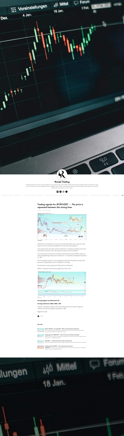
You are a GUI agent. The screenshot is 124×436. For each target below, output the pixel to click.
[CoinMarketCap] (63, 192)
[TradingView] (58, 192)
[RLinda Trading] (60, 192)
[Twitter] (66, 192)
